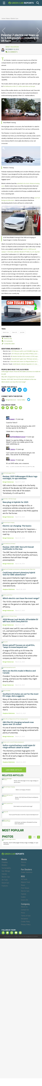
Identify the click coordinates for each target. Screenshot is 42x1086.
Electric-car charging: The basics (17, 526)
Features (5, 885)
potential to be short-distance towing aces (20, 184)
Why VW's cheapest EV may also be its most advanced (17, 376)
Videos (23, 865)
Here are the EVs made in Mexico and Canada (19, 672)
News (8, 18)
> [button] (38, 837)
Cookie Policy (25, 921)
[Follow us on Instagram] (11, 407)
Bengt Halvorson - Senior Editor (16, 399)
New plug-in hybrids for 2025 (15, 502)
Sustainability (6, 867)
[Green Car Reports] (21, 3)
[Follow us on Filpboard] (20, 407)
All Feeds (24, 879)
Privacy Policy (25, 924)
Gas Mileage (6, 870)
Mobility (4, 865)
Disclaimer (24, 918)
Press (23, 912)
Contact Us (25, 909)
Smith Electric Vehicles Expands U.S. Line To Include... (21, 364)
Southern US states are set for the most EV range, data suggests (20, 695)
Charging (5, 862)
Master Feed (25, 882)
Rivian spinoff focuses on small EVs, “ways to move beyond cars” (19, 646)
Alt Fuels (5, 879)
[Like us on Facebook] (2, 407)
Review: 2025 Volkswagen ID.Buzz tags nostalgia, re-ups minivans (20, 477)
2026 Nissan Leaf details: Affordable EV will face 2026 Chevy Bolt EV (20, 620)
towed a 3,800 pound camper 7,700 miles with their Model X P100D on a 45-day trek (20, 250)
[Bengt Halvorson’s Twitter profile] (27, 399)
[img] (3, 390)
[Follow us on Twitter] (7, 407)
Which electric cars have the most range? (13, 382)
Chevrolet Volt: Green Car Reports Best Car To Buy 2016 (21, 361)
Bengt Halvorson (12, 46)
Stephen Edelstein (9, 589)
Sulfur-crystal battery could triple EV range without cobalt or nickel (19, 746)
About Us (24, 906)
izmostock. (35, 936)
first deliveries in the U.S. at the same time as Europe (19, 86)
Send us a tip (8, 338)
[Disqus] (21, 441)
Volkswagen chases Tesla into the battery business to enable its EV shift (20, 372)
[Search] (38, 3)
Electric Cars (14, 18)
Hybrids (4, 873)
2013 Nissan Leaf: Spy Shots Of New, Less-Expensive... (21, 353)
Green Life (14, 332)
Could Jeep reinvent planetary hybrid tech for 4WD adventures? (19, 573)
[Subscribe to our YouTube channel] (16, 407)
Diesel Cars (5, 882)
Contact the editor (9, 343)
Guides (23, 896)
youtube (22, 332)
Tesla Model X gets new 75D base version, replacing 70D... (21, 359)
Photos (23, 862)
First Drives (25, 887)
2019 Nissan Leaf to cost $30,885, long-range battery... (21, 351)
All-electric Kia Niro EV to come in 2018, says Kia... (21, 356)
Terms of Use (25, 915)
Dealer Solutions (26, 872)
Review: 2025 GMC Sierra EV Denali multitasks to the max (18, 379)
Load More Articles (14, 769)
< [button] (30, 837)
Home (3, 18)
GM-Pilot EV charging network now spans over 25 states (18, 723)
